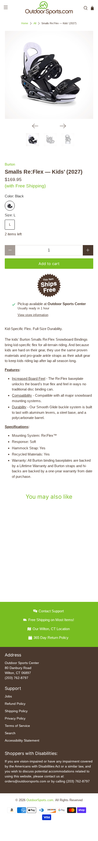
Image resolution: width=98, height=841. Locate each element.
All (35, 23)
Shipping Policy (16, 711)
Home (24, 23)
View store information (33, 315)
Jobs (8, 696)
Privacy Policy (15, 718)
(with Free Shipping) (25, 185)
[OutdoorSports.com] (49, 8)
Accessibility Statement (22, 740)
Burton (10, 164)
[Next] (63, 126)
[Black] (10, 206)
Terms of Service (17, 726)
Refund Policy (15, 704)
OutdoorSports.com (39, 800)
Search (10, 733)
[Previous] (35, 126)
